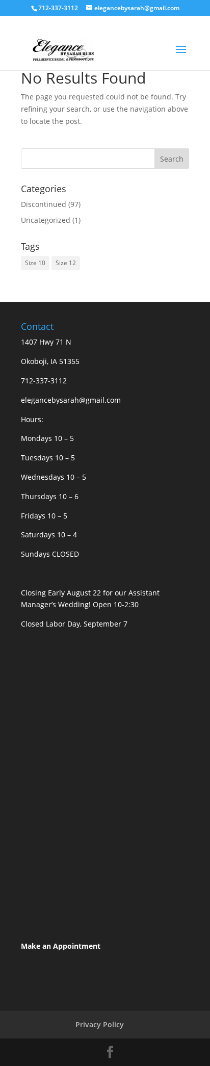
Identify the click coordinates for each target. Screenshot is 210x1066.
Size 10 (35, 262)
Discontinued (43, 204)
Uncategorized (45, 220)
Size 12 (66, 262)
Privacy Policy (99, 1024)
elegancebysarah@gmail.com (71, 400)
